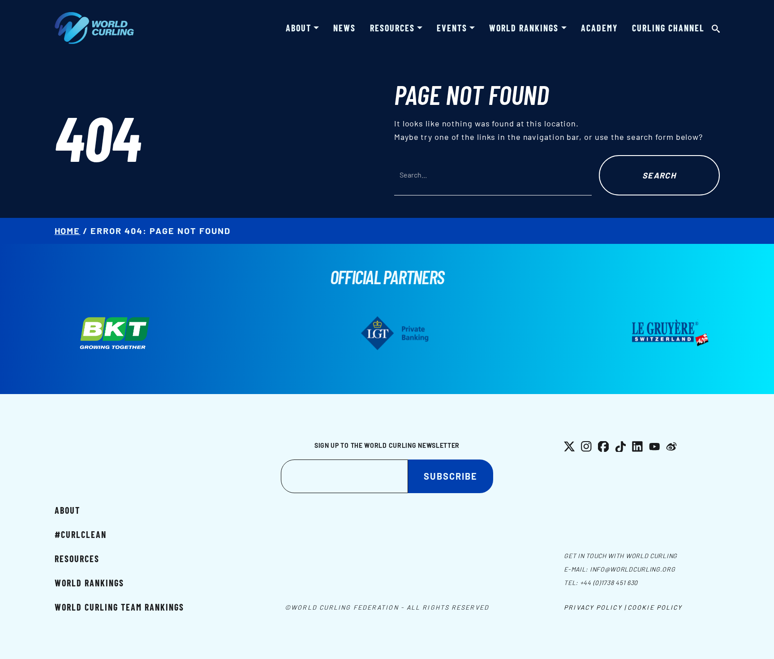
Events (452, 27)
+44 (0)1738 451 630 (609, 582)
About (298, 27)
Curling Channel (668, 27)
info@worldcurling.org (632, 569)
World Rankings (524, 27)
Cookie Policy (655, 607)
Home (68, 230)
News (344, 27)
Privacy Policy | (595, 607)
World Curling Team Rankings (119, 607)
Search (659, 175)
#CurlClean (81, 534)
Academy (599, 27)
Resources (392, 27)
